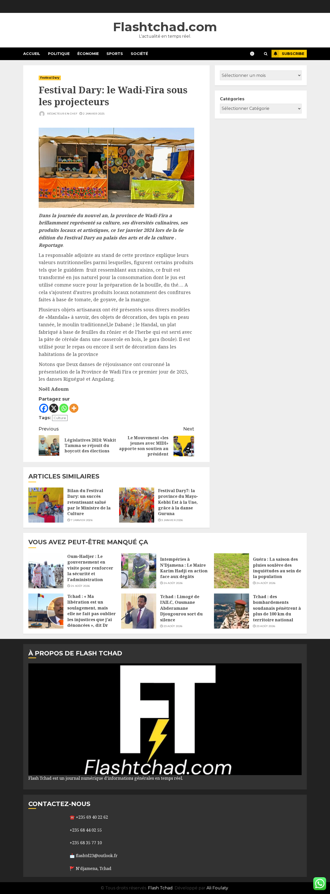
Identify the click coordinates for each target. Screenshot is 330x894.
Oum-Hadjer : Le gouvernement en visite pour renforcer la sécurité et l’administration (90, 568)
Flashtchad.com (165, 26)
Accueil (31, 53)
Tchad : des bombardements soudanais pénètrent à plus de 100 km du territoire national (277, 608)
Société (139, 53)
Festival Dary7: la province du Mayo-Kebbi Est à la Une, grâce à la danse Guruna (178, 502)
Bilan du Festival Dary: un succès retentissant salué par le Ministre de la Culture (89, 502)
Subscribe (293, 53)
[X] (53, 408)
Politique (59, 53)
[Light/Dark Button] (255, 53)
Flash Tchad (160, 887)
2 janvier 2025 (93, 113)
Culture (60, 418)
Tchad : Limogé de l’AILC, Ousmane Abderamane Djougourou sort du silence (181, 608)
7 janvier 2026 (82, 520)
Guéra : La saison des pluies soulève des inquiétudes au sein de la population (277, 567)
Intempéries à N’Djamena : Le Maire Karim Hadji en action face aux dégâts (184, 567)
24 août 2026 (80, 586)
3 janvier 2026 (172, 520)
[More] (73, 408)
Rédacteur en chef (61, 113)
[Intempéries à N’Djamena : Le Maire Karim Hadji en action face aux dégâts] (138, 570)
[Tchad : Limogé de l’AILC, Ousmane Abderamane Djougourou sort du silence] (138, 611)
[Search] (265, 54)
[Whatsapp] (63, 408)
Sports (114, 53)
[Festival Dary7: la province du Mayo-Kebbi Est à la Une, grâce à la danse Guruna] (136, 505)
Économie (88, 53)
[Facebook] (43, 408)
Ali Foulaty (217, 887)
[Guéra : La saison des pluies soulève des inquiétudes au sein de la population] (231, 570)
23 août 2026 (173, 626)
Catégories (232, 98)
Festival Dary (49, 77)
